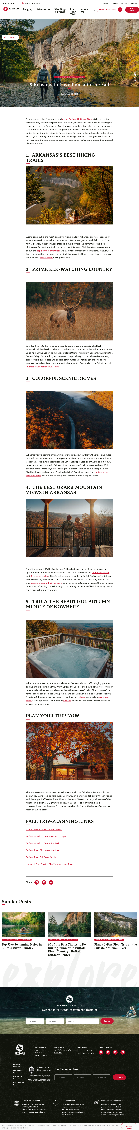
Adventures (43, 9)
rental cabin (46, 257)
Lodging (27, 9)
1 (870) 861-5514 (59, 1047)
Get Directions (129, 3)
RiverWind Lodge (39, 575)
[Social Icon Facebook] (115, 1052)
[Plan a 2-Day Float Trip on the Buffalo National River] (115, 924)
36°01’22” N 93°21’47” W (63, 1050)
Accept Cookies (129, 1127)
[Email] (51, 882)
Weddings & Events (60, 10)
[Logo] (12, 9)
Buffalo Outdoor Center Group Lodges (46, 836)
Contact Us (9, 3)
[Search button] (93, 9)
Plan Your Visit (73, 12)
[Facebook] (36, 882)
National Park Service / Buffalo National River (49, 863)
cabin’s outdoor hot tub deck (46, 582)
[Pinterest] (44, 882)
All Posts (10, 37)
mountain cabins (100, 572)
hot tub (67, 700)
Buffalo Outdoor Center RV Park (42, 843)
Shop (105, 3)
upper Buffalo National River (77, 118)
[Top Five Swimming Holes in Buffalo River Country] (23, 924)
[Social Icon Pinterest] (122, 1052)
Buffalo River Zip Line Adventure (42, 850)
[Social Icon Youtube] (101, 1052)
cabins (81, 696)
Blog (115, 3)
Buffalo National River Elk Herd (42, 366)
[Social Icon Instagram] (108, 1052)
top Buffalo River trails (48, 250)
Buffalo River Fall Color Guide (41, 856)
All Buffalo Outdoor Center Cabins (44, 829)
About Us (84, 10)
